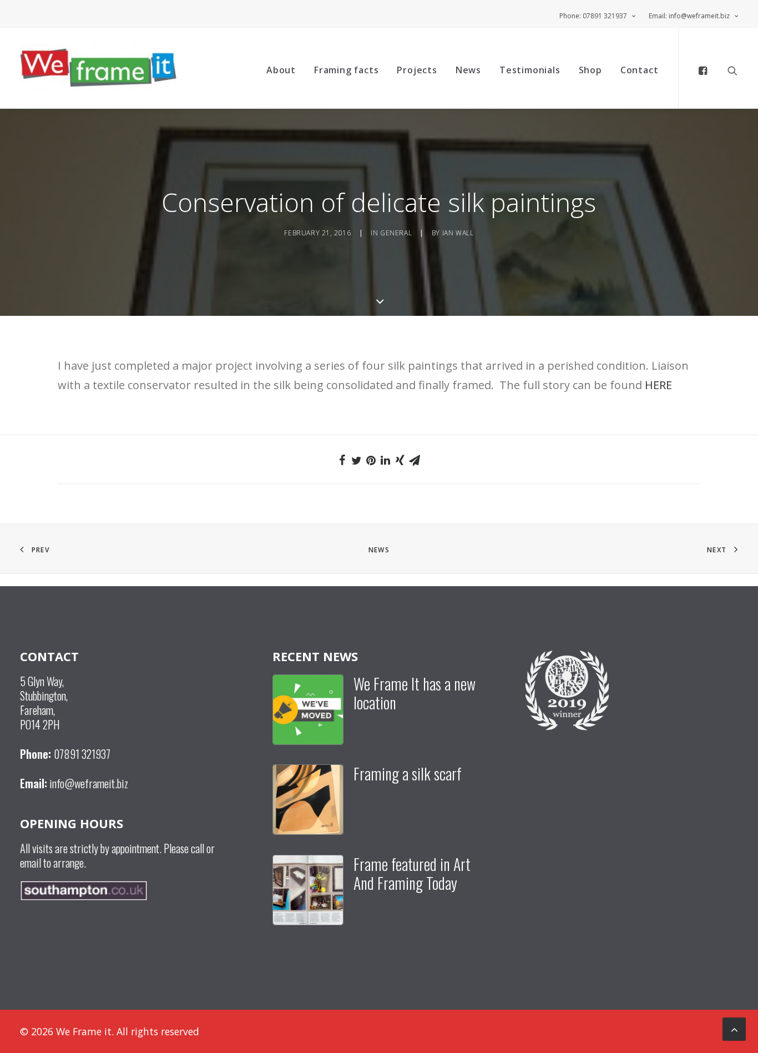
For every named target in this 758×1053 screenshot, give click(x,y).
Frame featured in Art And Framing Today (412, 873)
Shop (590, 70)
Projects (417, 70)
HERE (658, 384)
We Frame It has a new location (414, 693)
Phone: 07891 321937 (593, 16)
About (281, 70)
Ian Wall (458, 233)
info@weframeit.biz (88, 783)
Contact (639, 70)
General (396, 233)
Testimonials (529, 70)
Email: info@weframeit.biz (689, 16)
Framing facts (346, 70)
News (468, 70)
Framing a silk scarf (407, 773)
